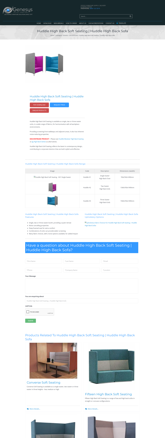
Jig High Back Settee (39, 142)
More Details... (35, 409)
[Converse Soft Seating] (53, 361)
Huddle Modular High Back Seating (71, 139)
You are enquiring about (34, 296)
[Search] (130, 16)
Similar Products (39, 110)
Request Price (59, 105)
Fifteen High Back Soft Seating (108, 394)
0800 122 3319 (95, 8)
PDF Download (39, 105)
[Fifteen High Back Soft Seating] (112, 366)
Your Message (30, 276)
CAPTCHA (28, 306)
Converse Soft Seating (43, 382)
